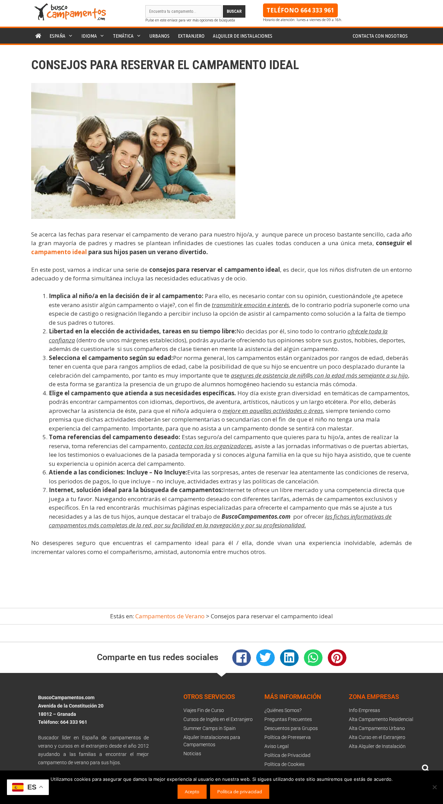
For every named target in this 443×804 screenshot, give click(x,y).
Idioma (89, 36)
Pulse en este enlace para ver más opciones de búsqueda (190, 20)
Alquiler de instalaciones (242, 36)
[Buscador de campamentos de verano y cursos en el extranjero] (70, 18)
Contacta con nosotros (380, 36)
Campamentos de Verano (170, 616)
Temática (123, 36)
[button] (241, 657)
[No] (434, 787)
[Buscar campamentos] (425, 768)
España (57, 36)
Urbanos (160, 36)
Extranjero (191, 36)
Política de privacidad (239, 791)
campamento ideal (59, 252)
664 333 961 (317, 10)
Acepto (192, 791)
